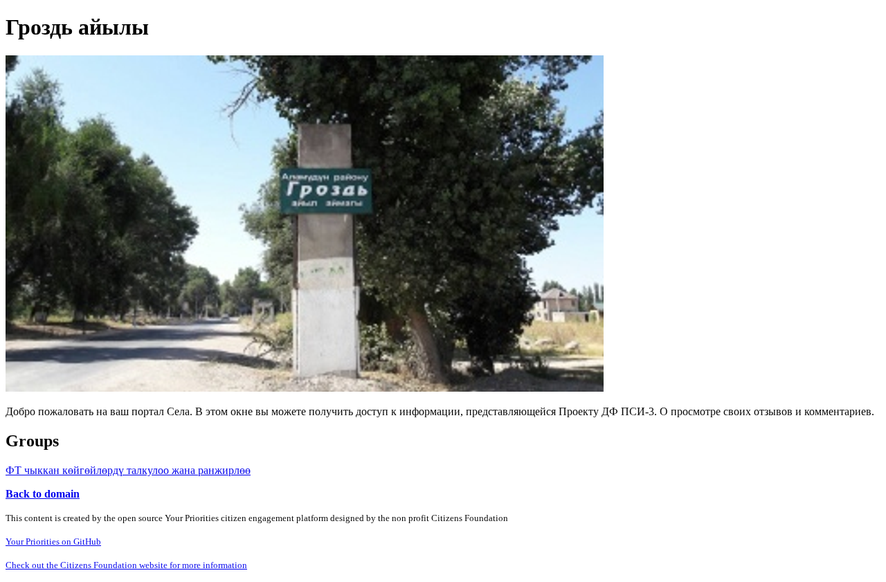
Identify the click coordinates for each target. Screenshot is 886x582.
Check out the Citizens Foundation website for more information (126, 565)
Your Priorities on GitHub (53, 541)
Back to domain (43, 494)
